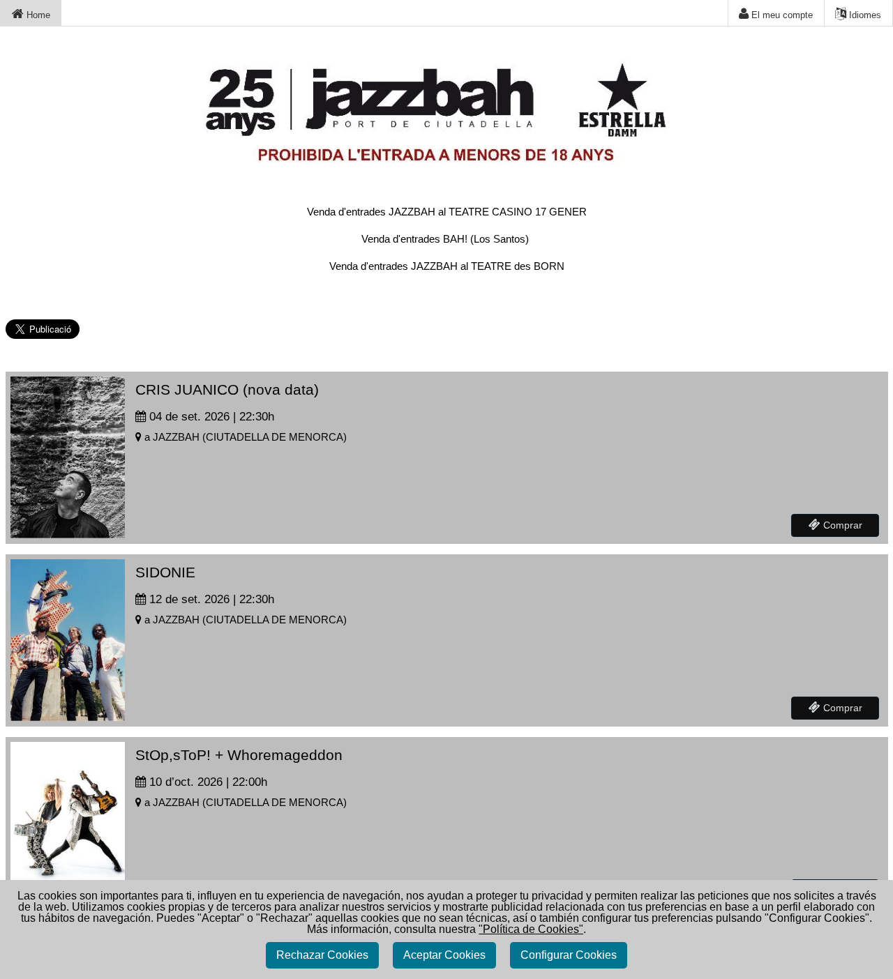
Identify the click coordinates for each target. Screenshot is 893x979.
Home (37, 15)
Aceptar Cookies (444, 955)
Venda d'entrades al (447, 212)
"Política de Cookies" (531, 929)
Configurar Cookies (568, 955)
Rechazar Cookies (322, 955)
